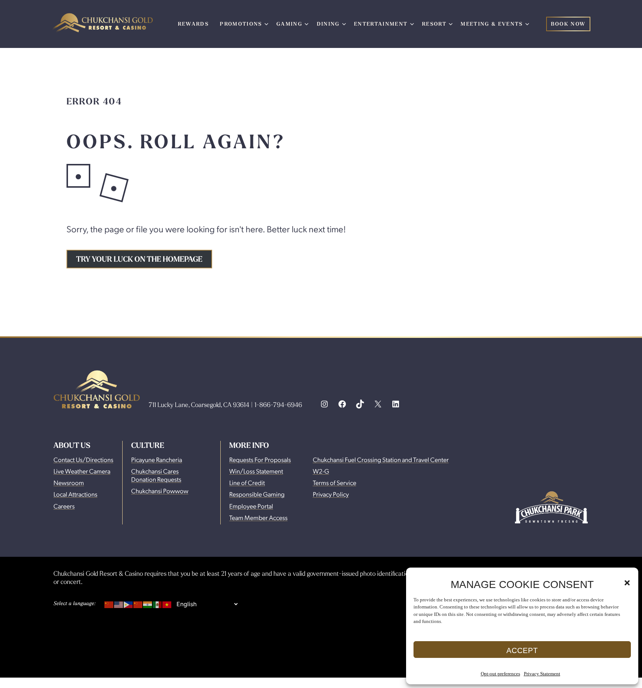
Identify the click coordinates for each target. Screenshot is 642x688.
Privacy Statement (542, 673)
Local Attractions (75, 494)
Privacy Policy (331, 494)
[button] (627, 583)
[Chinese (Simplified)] (109, 603)
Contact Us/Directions (83, 459)
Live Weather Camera (82, 471)
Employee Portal (251, 506)
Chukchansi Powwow (159, 491)
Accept (522, 650)
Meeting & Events (492, 23)
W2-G (321, 471)
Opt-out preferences (500, 673)
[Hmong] (138, 603)
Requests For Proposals (260, 459)
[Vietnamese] (167, 603)
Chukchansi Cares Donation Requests (156, 475)
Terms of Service (334, 482)
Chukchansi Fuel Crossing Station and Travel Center (381, 459)
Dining (328, 23)
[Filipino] (128, 603)
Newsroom (69, 482)
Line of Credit (247, 482)
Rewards (193, 23)
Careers (64, 506)
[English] (119, 603)
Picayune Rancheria (156, 459)
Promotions (241, 23)
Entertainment (381, 23)
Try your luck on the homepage (139, 259)
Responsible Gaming (257, 494)
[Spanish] (157, 603)
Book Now (568, 23)
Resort (434, 23)
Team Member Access (258, 517)
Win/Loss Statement (256, 471)
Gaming (289, 23)
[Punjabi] (148, 603)
